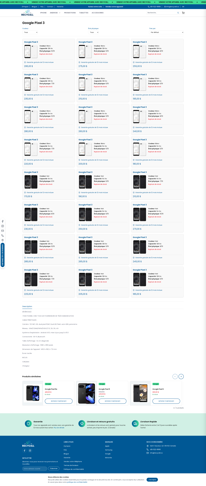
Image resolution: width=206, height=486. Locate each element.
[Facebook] (2, 221)
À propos (25, 7)
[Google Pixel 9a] (32, 393)
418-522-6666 (155, 449)
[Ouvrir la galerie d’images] (31, 52)
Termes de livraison (71, 465)
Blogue (66, 454)
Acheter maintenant (58, 401)
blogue (34, 7)
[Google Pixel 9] (86, 393)
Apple (107, 446)
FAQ (41, 7)
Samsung (108, 450)
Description (27, 306)
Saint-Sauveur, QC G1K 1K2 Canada (163, 446)
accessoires (98, 12)
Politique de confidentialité (74, 469)
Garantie (67, 458)
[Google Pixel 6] (140, 393)
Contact (50, 7)
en (183, 7)
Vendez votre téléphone (73, 461)
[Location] (2, 240)
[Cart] (183, 12)
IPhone (43, 12)
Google (108, 454)
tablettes (83, 12)
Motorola (108, 458)
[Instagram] (2, 226)
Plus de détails (59, 428)
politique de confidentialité (77, 482)
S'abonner (54, 468)
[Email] (2, 230)
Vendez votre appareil (114, 7)
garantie (60, 7)
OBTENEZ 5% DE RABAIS (2, 255)
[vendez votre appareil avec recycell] (103, 2)
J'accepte (152, 480)
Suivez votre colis (95, 7)
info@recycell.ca (172, 7)
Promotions (70, 12)
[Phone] (2, 235)
